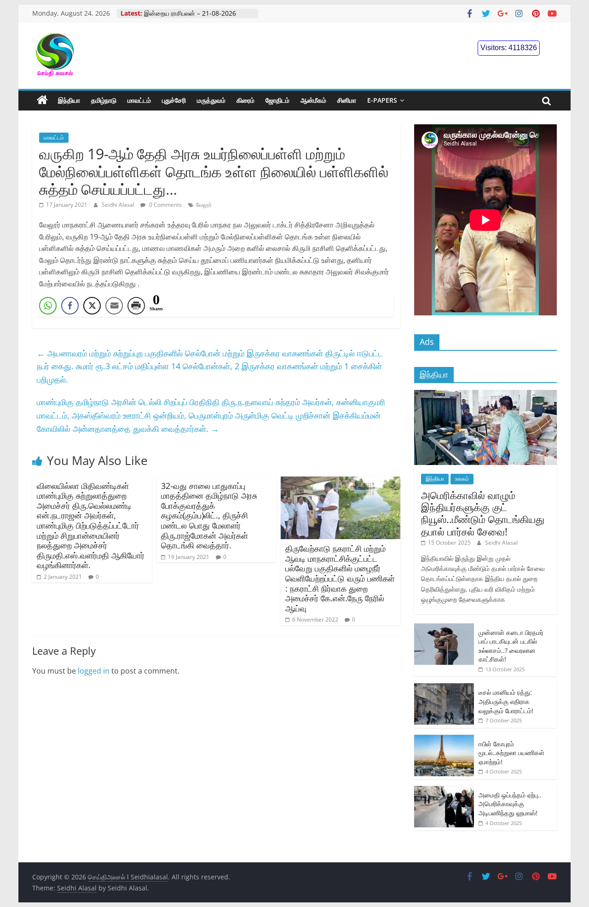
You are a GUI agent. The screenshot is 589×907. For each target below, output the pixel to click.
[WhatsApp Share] (48, 305)
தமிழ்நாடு (103, 100)
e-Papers (382, 100)
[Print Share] (136, 305)
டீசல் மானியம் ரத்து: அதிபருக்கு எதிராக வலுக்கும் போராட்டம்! (506, 701)
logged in (94, 671)
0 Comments (165, 205)
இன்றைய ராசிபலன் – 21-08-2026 (190, 13)
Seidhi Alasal (119, 205)
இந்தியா (69, 100)
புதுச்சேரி (174, 100)
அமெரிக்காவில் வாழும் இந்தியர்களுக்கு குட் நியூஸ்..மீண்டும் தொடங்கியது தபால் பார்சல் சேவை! (482, 513)
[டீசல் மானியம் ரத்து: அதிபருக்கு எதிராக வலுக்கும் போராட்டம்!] (444, 688)
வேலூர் (204, 205)
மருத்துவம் (211, 100)
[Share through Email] (114, 305)
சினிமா (346, 100)
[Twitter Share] (92, 305)
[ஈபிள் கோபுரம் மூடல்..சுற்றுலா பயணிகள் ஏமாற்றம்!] (444, 739)
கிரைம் (245, 100)
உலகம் (462, 479)
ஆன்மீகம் (313, 100)
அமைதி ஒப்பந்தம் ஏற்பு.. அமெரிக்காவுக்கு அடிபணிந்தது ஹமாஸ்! (510, 804)
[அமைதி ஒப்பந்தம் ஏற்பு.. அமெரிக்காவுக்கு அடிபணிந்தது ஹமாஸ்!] (444, 790)
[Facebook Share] (70, 305)
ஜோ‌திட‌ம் (277, 100)
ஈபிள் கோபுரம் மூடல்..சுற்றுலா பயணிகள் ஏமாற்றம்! (511, 752)
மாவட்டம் (139, 100)
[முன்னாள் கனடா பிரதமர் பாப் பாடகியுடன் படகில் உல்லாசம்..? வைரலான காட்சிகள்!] (444, 628)
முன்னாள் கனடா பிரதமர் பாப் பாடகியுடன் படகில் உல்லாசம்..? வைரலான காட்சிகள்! (511, 646)
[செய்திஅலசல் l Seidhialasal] (42, 100)
